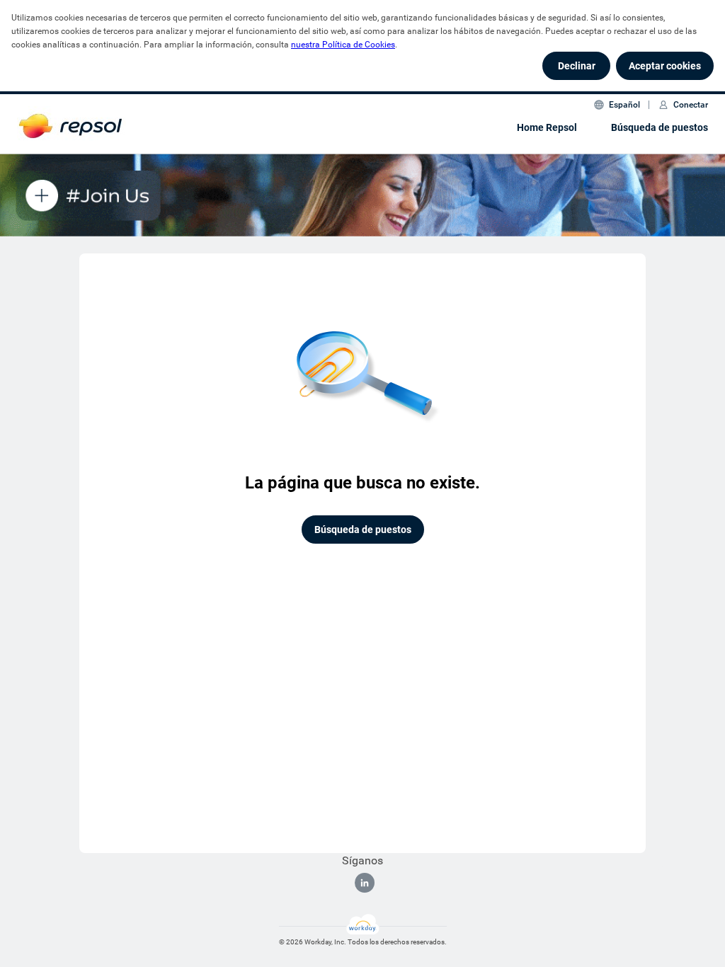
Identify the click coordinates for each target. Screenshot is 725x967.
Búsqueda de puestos (659, 127)
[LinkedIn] (365, 883)
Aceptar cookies (665, 65)
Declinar (576, 65)
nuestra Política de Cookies (343, 45)
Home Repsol (547, 127)
